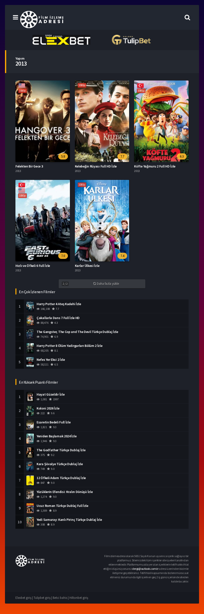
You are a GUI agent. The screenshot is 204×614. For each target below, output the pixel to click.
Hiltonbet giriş (78, 598)
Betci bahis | (61, 598)
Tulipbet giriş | (43, 598)
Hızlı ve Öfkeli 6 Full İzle (32, 265)
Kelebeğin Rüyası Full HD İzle (96, 166)
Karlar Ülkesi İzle (87, 265)
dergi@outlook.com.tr (145, 569)
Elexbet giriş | (24, 598)
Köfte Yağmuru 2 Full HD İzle (154, 166)
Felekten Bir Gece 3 (29, 166)
